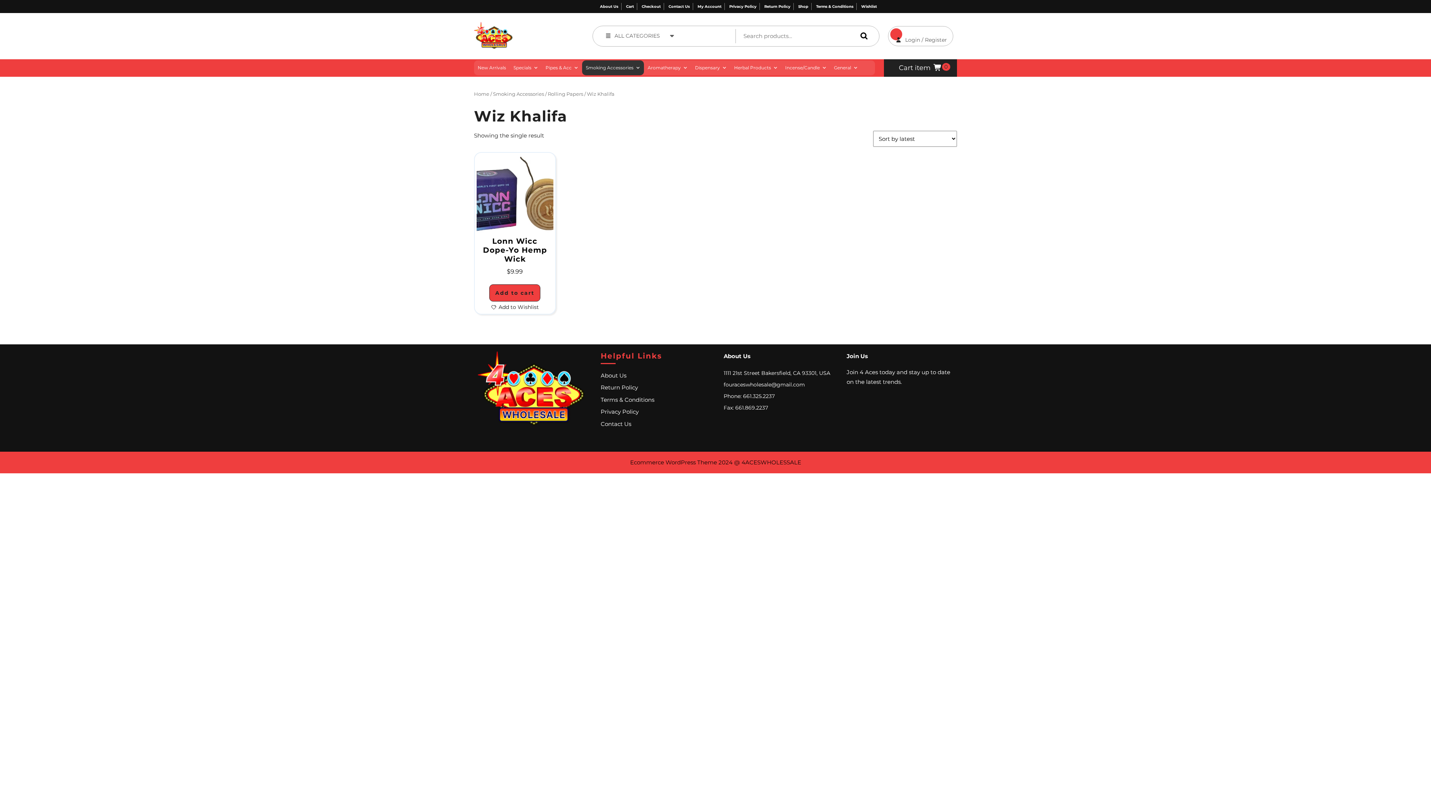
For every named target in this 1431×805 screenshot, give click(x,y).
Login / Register (917, 34)
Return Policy (777, 6)
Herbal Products (752, 67)
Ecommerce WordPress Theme (673, 462)
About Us (609, 6)
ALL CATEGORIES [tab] (637, 35)
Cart (630, 6)
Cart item (915, 68)
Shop (803, 6)
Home (481, 94)
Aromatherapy (664, 67)
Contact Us (679, 6)
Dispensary (707, 67)
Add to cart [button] (514, 293)
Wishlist (869, 6)
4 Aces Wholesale (539, 26)
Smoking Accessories (610, 67)
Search (862, 36)
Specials (522, 67)
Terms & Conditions (834, 6)
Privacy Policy (742, 6)
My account (709, 6)
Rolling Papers (565, 94)
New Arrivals (492, 67)
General (842, 67)
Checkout (651, 6)
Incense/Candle (802, 67)
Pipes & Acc (559, 67)
